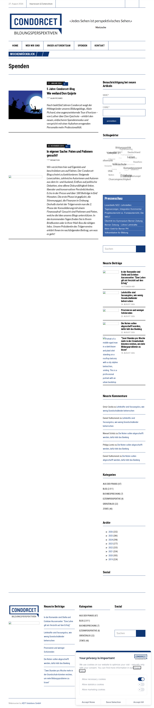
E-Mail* (106, 107)
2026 (111, 532)
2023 (111, 543)
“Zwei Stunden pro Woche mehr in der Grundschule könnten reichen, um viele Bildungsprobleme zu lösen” (133, 344)
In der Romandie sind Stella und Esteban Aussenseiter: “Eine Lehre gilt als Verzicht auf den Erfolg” (133, 277)
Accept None (88, 702)
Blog (105, 489)
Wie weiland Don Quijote (61, 93)
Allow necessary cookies (94, 679)
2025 (111, 535)
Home (15, 45)
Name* (106, 95)
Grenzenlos (108, 504)
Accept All (138, 702)
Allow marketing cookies (93, 689)
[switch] (141, 679)
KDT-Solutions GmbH (31, 703)
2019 (111, 559)
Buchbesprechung (111, 494)
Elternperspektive (112, 499)
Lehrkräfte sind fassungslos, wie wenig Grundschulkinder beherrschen (132, 297)
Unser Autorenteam (58, 45)
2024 (111, 540)
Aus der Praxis (110, 484)
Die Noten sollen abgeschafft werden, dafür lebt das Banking (131, 326)
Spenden (82, 45)
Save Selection (113, 702)
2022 (111, 547)
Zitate (106, 509)
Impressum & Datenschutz (40, 4)
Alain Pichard (56, 98)
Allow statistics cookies (93, 684)
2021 (111, 551)
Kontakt (100, 45)
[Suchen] (140, 248)
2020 (111, 555)
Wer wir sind (33, 45)
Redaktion (55, 160)
